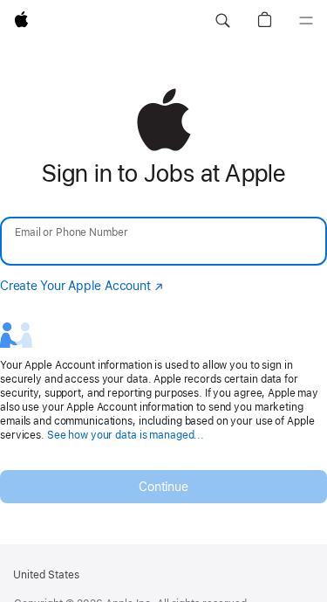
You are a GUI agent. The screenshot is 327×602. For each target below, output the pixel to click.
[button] (222, 21)
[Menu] (306, 21)
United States (46, 575)
